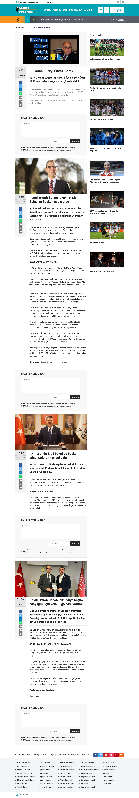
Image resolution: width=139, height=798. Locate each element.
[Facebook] (20, 82)
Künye (45, 755)
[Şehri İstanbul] (26, 10)
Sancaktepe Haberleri (88, 780)
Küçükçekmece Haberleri (26, 780)
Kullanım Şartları (73, 755)
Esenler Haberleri (45, 773)
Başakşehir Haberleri (88, 766)
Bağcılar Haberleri (23, 766)
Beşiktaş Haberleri (23, 770)
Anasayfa (37, 755)
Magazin (88, 10)
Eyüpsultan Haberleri (88, 773)
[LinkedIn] (20, 89)
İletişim (52, 755)
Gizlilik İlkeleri (61, 755)
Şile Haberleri (86, 784)
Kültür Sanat (75, 10)
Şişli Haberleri (107, 784)
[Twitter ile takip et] (100, 755)
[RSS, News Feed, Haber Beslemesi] (121, 755)
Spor (65, 10)
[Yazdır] (20, 101)
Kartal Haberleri (107, 777)
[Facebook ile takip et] (95, 755)
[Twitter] (20, 86)
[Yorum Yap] (20, 105)
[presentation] (22, 20)
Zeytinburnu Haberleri (88, 787)
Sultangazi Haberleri (67, 784)
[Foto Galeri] (123, 2)
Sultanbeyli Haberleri (46, 784)
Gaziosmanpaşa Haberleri (26, 777)
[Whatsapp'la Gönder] (20, 93)
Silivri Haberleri (22, 784)
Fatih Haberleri (107, 773)
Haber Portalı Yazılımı (25, 795)
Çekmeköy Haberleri (24, 773)
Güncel (47, 10)
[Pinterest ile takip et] (116, 755)
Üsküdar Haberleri (66, 787)
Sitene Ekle (49, 2)
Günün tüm (117, 20)
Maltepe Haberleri (45, 780)
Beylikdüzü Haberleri (67, 770)
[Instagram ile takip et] (111, 755)
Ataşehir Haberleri (87, 763)
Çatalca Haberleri (108, 770)
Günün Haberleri (33, 2)
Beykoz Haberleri (45, 770)
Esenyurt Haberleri (66, 773)
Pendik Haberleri (66, 780)
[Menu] (100, 10)
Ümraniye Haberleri (45, 787)
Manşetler (23, 2)
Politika (57, 10)
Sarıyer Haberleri (108, 780)
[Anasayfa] (16, 2)
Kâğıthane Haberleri (88, 777)
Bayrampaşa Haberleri (110, 766)
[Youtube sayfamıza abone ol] (106, 755)
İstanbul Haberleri (23, 763)
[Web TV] (118, 2)
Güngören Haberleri (45, 777)
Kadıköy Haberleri (66, 777)
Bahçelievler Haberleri (46, 766)
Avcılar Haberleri (108, 763)
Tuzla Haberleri (22, 787)
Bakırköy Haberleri (66, 766)
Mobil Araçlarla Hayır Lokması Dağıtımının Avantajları (59, 20)
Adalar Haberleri (44, 763)
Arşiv (41, 2)
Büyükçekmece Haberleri (90, 770)
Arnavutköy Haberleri (67, 763)
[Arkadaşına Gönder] (20, 97)
